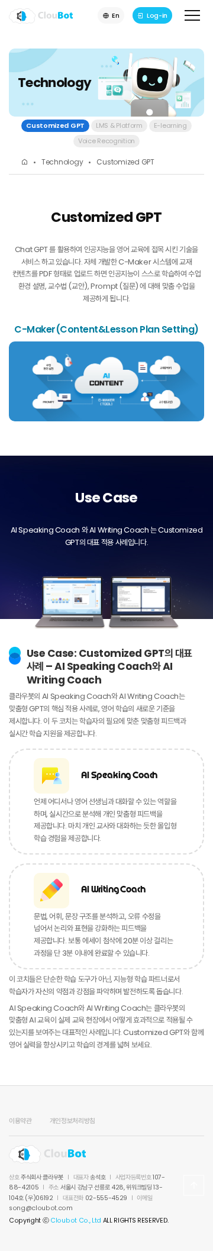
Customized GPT (55, 125)
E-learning (170, 125)
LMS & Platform (119, 125)
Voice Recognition (106, 141)
